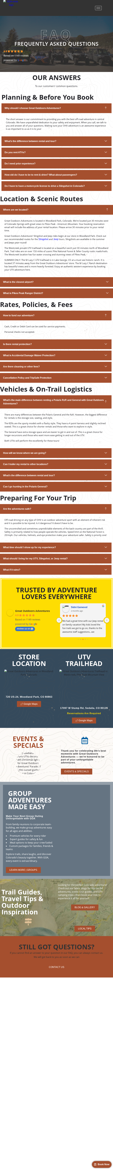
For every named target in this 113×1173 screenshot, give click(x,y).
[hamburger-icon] (98, 8)
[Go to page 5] (83, 639)
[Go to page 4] (80, 639)
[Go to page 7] (87, 639)
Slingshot (43, 239)
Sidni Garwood (79, 607)
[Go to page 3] (78, 639)
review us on (23, 628)
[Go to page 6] (85, 639)
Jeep (55, 239)
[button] (56, 108)
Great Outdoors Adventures (32, 611)
